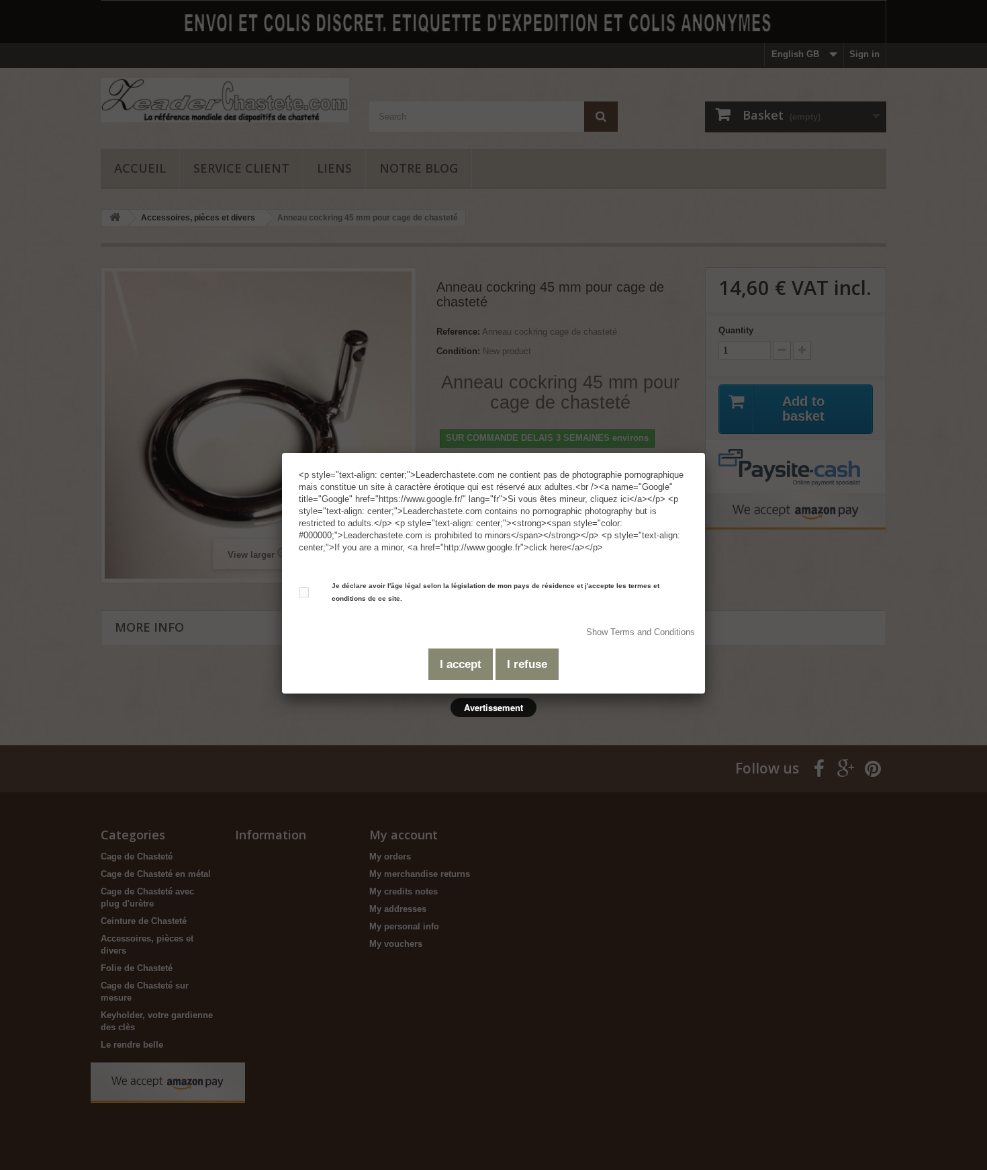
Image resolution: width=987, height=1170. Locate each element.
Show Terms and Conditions (640, 632)
